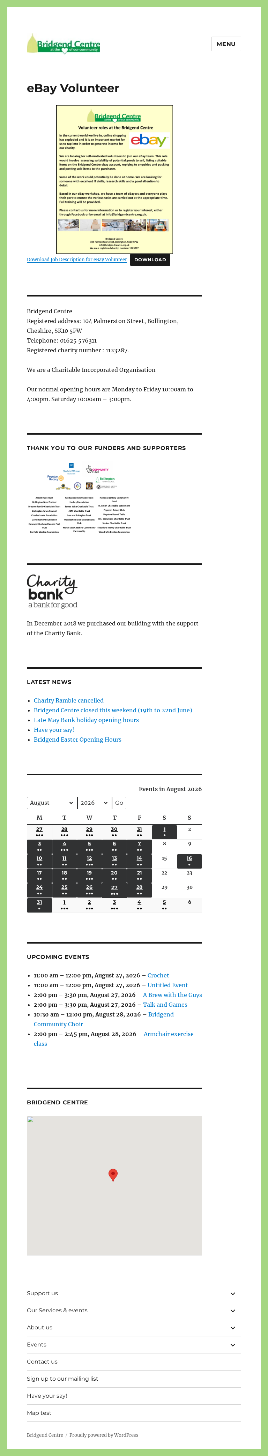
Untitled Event (168, 985)
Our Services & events (57, 1310)
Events (36, 1344)
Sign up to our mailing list (62, 1378)
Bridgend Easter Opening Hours (77, 739)
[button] (113, 1180)
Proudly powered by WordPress (104, 1435)
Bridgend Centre (45, 1435)
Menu (226, 44)
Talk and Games (165, 1004)
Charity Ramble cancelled (69, 700)
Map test (39, 1413)
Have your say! (54, 729)
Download (150, 259)
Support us (42, 1293)
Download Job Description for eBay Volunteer (77, 259)
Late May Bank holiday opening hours (86, 719)
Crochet (158, 975)
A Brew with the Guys (172, 994)
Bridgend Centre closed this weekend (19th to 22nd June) (113, 710)
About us (39, 1327)
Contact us (42, 1361)
